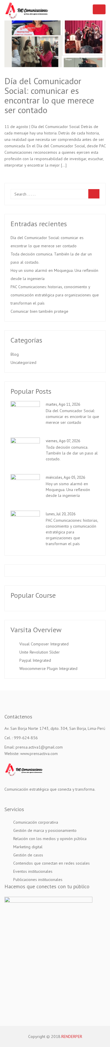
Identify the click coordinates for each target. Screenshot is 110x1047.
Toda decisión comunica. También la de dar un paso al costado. (51, 258)
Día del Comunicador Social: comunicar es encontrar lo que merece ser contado (49, 95)
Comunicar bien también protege (39, 311)
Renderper (71, 1036)
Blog (15, 354)
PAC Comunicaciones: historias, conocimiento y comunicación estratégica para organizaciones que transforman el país (55, 295)
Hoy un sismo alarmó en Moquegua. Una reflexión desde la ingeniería (54, 274)
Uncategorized (23, 362)
